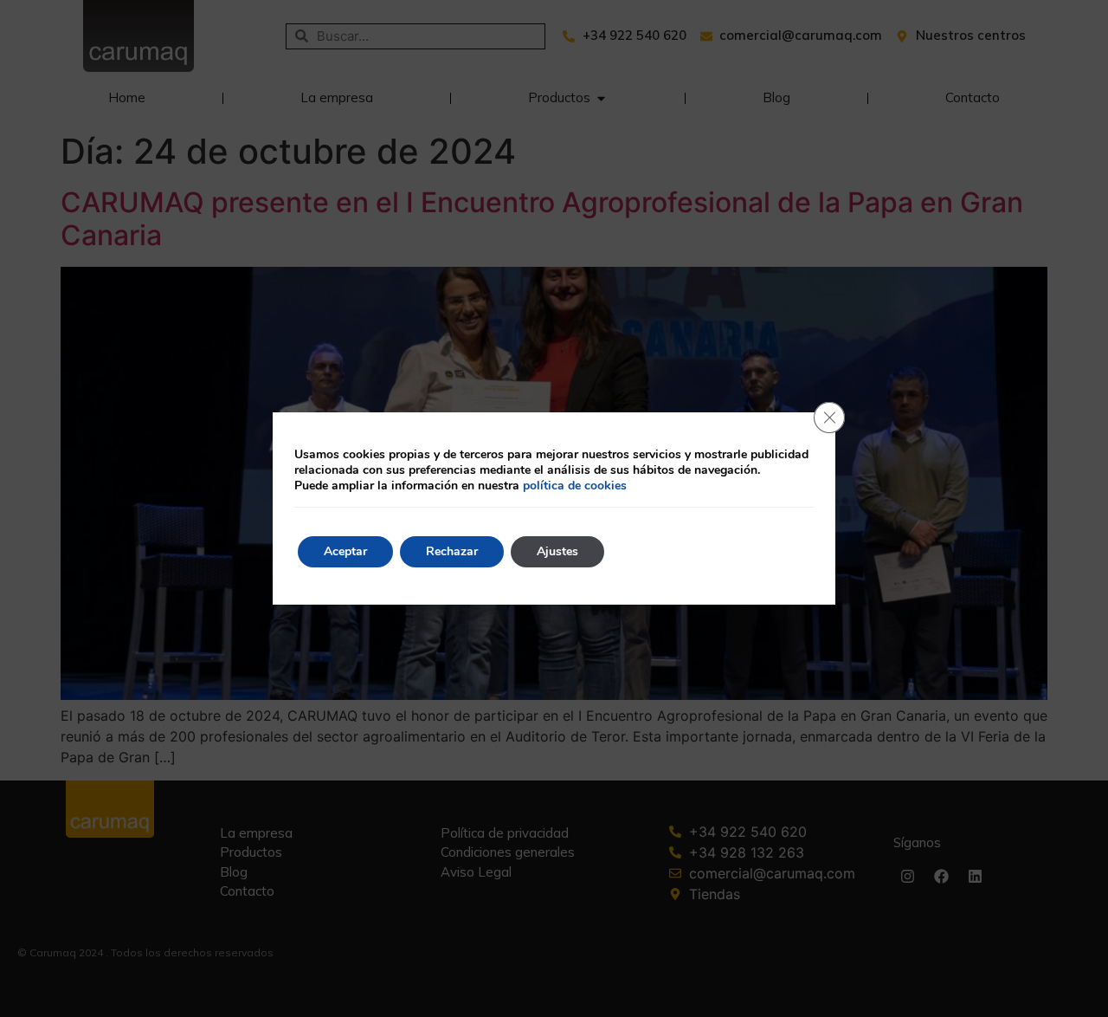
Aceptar (345, 551)
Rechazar (452, 551)
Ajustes (557, 551)
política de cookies (575, 485)
